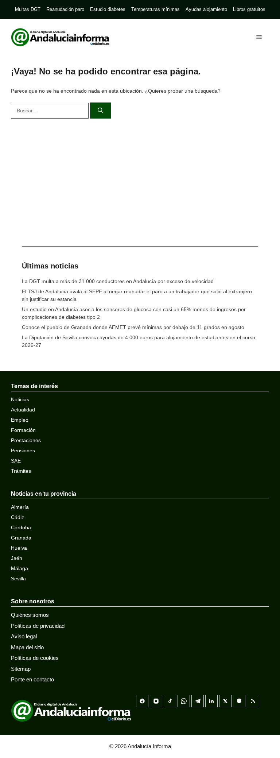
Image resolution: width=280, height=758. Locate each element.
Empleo (19, 420)
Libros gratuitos (249, 9)
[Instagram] (156, 701)
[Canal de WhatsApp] (184, 701)
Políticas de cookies (35, 658)
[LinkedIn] (211, 701)
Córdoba (21, 527)
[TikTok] (170, 701)
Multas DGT (27, 9)
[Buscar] (100, 111)
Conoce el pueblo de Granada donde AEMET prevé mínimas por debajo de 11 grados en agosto (133, 327)
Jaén (16, 558)
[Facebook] (142, 701)
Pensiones (23, 450)
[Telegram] (197, 701)
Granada (21, 538)
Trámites (21, 471)
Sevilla (18, 578)
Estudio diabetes (107, 9)
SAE (16, 461)
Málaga (19, 568)
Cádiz (17, 517)
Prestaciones (26, 440)
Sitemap (21, 669)
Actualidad (23, 410)
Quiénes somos (30, 615)
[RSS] (253, 701)
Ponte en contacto (32, 679)
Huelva (19, 548)
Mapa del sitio (27, 647)
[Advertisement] (140, 180)
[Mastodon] (239, 701)
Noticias (20, 399)
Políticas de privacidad (38, 626)
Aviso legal (24, 636)
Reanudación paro (65, 9)
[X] (225, 701)
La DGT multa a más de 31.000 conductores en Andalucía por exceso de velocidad (118, 281)
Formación (23, 430)
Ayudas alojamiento (206, 9)
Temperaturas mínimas (155, 9)
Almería (20, 507)
